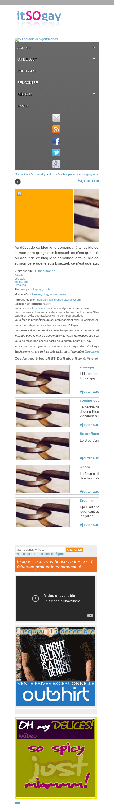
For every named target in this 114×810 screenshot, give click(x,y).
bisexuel (35, 294)
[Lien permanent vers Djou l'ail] (42, 525)
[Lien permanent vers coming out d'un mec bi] (42, 425)
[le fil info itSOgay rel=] (56, 129)
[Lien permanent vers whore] (42, 492)
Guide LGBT (27, 59)
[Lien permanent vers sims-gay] (42, 392)
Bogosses (26, 71)
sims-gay (87, 367)
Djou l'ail (87, 500)
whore (85, 467)
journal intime (58, 294)
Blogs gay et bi (92, 174)
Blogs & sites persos (63, 174)
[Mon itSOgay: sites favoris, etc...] (56, 164)
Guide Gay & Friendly (30, 174)
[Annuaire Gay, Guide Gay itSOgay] (39, 34)
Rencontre (27, 83)
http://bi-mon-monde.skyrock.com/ (59, 299)
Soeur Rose (89, 434)
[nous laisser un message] (56, 117)
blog (45, 294)
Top (17, 803)
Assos (22, 106)
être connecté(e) (41, 308)
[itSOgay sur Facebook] (56, 141)
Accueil (24, 48)
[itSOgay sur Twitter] (56, 152)
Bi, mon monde (93, 180)
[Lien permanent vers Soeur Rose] (42, 459)
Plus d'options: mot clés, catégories (41, 554)
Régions (24, 94)
